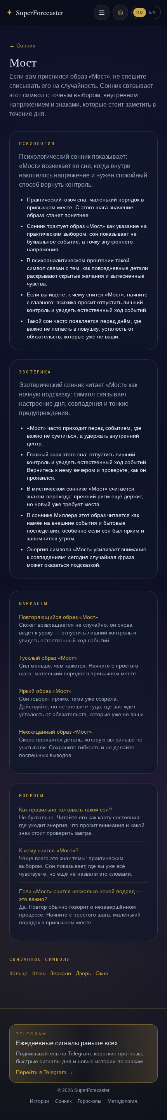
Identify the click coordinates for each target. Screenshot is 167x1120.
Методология (122, 1101)
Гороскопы (89, 1101)
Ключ (38, 973)
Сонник (63, 1101)
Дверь (83, 973)
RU (139, 12)
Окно (102, 973)
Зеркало (60, 973)
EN (152, 12)
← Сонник (22, 45)
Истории (39, 1101)
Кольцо (18, 973)
